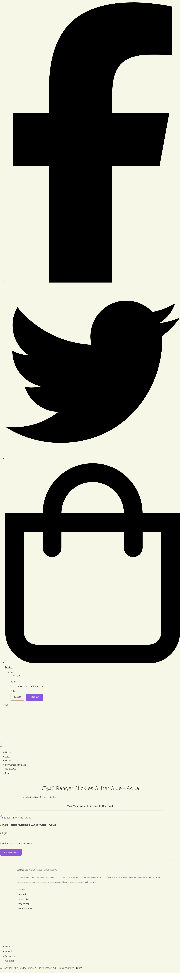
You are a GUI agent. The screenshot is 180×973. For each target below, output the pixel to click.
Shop (7, 756)
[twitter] (92, 458)
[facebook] (92, 281)
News (8, 760)
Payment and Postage (15, 765)
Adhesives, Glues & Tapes (35, 797)
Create (78, 968)
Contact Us (10, 769)
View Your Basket (77, 806)
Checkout (34, 697)
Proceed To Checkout (101, 806)
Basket (17, 697)
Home (8, 752)
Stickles (53, 797)
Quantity (4, 843)
